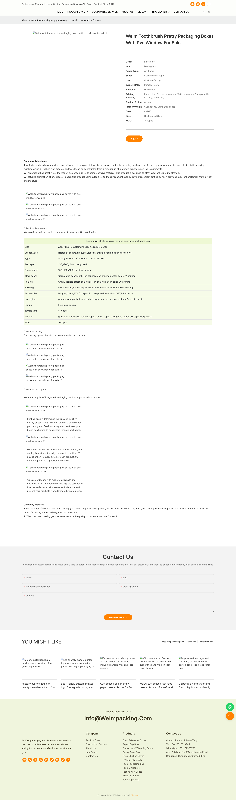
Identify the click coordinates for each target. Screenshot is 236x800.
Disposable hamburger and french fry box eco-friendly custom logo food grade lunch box (196, 685)
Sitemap (134, 795)
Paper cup (191, 641)
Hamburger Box (206, 641)
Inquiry (134, 138)
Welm (24, 20)
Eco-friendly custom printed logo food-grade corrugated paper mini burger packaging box (77, 685)
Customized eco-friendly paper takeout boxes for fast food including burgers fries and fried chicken (116, 685)
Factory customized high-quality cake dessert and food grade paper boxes (39, 685)
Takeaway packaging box (172, 641)
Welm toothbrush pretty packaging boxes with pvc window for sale (66, 20)
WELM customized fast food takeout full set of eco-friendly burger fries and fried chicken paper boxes (157, 685)
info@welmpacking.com (118, 718)
